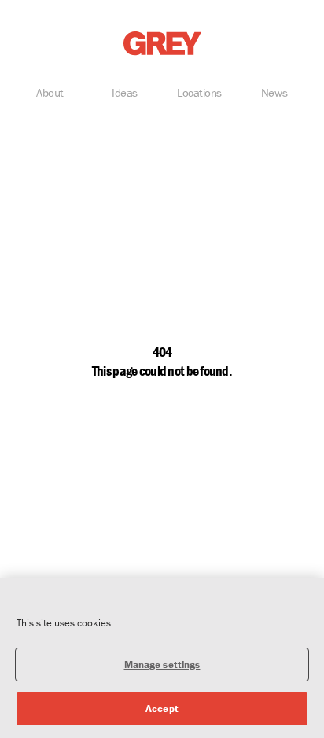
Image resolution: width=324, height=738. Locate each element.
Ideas (125, 92)
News (274, 92)
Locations (199, 92)
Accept (162, 708)
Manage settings (162, 664)
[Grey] (162, 43)
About (50, 92)
